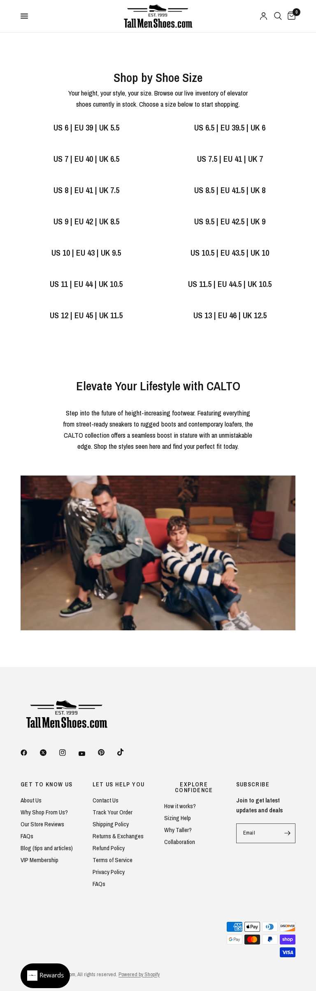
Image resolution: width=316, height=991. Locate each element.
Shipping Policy (111, 824)
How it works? (180, 806)
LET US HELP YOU (119, 784)
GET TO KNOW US (47, 784)
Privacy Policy (109, 871)
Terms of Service (112, 860)
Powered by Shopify (139, 974)
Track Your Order (112, 812)
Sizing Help (177, 818)
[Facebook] (30, 753)
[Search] (278, 16)
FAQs (27, 836)
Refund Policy (109, 848)
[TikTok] (126, 752)
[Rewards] (45, 975)
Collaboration (179, 841)
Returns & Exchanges (118, 836)
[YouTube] (88, 754)
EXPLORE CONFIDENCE (194, 787)
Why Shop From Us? (44, 812)
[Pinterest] (107, 753)
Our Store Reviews (42, 824)
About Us (31, 800)
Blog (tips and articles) (47, 848)
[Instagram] (68, 753)
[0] (290, 16)
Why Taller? (178, 829)
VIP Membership (39, 860)
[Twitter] (49, 753)
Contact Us (105, 800)
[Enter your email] (287, 833)
